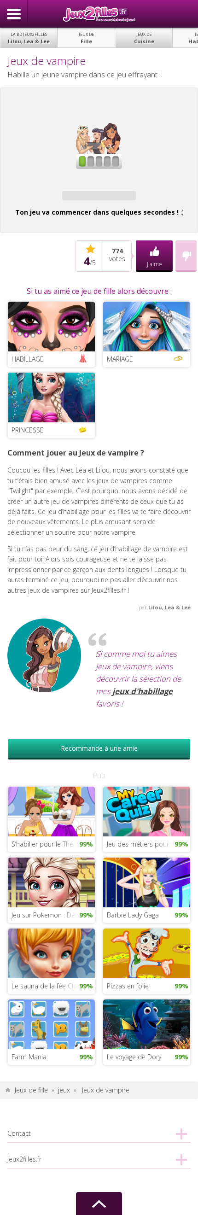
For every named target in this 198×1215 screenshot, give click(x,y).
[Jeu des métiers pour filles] (146, 810)
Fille (86, 38)
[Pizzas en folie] (146, 952)
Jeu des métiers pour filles (145, 844)
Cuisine (144, 38)
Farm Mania (29, 1056)
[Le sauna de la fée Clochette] (51, 952)
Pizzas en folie (128, 985)
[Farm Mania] (51, 1023)
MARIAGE (120, 359)
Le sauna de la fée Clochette (53, 985)
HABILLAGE (28, 359)
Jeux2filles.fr (99, 14)
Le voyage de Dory (134, 1056)
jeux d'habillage (142, 691)
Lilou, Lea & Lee (29, 38)
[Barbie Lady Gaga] (146, 881)
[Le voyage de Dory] (146, 1023)
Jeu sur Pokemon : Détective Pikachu (53, 915)
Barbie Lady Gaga (133, 915)
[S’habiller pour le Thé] (51, 810)
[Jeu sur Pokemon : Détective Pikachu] (51, 881)
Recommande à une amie (99, 748)
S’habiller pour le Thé (42, 844)
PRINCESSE (28, 430)
